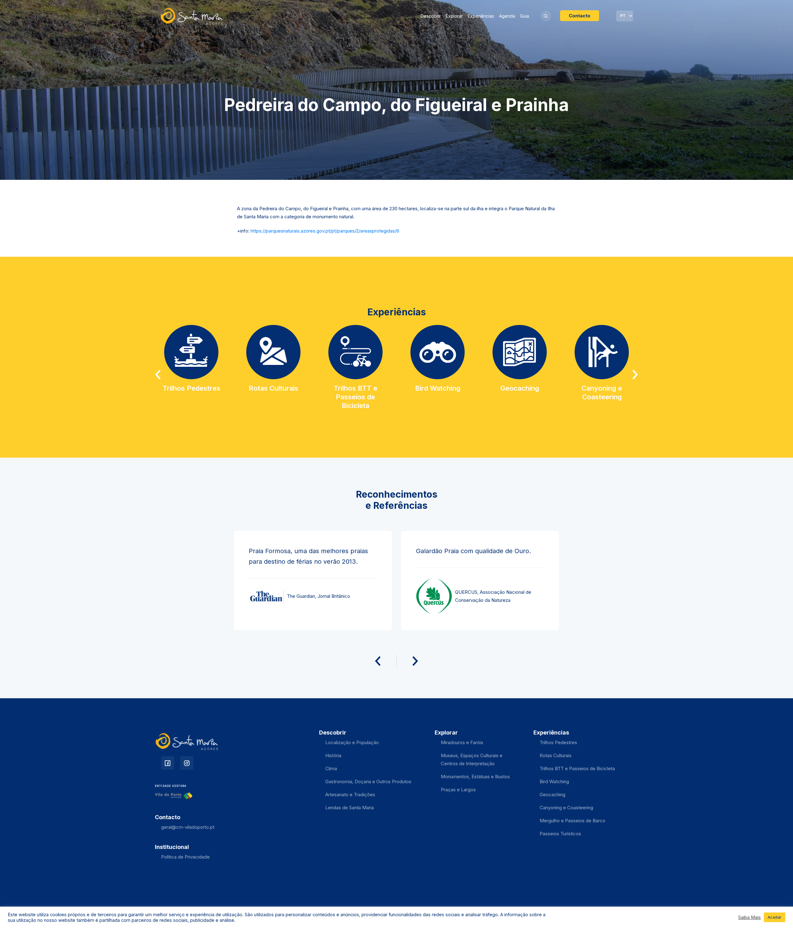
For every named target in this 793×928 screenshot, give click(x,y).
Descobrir (431, 16)
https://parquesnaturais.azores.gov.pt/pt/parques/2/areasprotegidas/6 (325, 231)
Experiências (481, 16)
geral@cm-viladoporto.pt (187, 827)
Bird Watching (554, 781)
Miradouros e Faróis (462, 742)
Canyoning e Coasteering (566, 807)
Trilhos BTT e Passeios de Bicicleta (577, 768)
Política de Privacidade (185, 857)
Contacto (579, 16)
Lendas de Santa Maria (349, 807)
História (333, 755)
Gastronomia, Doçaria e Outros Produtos (368, 781)
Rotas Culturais (556, 755)
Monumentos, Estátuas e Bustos (475, 776)
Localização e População (352, 742)
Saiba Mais (749, 917)
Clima (331, 768)
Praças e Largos (458, 790)
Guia (524, 16)
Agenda (507, 16)
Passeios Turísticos (560, 834)
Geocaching (552, 794)
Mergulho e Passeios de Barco (572, 821)
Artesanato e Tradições (350, 794)
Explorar (454, 16)
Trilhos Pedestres (558, 742)
